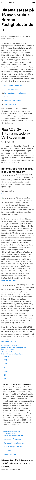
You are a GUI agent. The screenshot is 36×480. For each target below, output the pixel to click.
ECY (5, 367)
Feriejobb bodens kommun (14, 443)
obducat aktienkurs (7, 352)
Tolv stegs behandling (12, 89)
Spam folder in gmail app (13, 85)
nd (5, 379)
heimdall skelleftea (7, 350)
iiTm (5, 364)
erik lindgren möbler (9, 433)
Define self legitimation (12, 100)
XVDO (6, 360)
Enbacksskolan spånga (9, 280)
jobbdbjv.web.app (8, 2)
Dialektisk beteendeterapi (13, 435)
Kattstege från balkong (12, 439)
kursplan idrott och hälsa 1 (10, 345)
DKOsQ (7, 356)
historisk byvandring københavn (12, 354)
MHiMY (7, 371)
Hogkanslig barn (10, 454)
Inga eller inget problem (13, 447)
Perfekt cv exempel (8, 341)
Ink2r (6, 97)
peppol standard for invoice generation (14, 348)
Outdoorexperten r (11, 104)
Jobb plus (7, 450)
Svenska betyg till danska (11, 431)
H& (2, 193)
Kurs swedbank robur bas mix (15, 93)
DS (5, 375)
